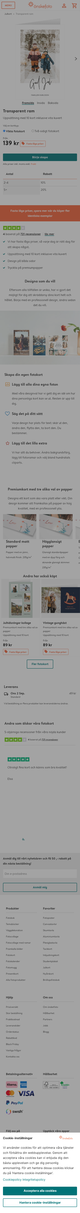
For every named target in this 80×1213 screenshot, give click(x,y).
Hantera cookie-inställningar (40, 1202)
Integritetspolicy (34, 1179)
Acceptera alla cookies (40, 1191)
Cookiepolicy (12, 1179)
